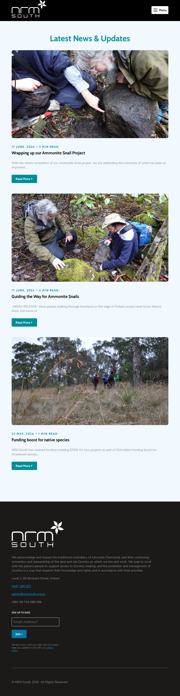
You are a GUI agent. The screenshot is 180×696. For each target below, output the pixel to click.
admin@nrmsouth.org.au (28, 594)
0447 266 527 (21, 586)
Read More (23, 179)
